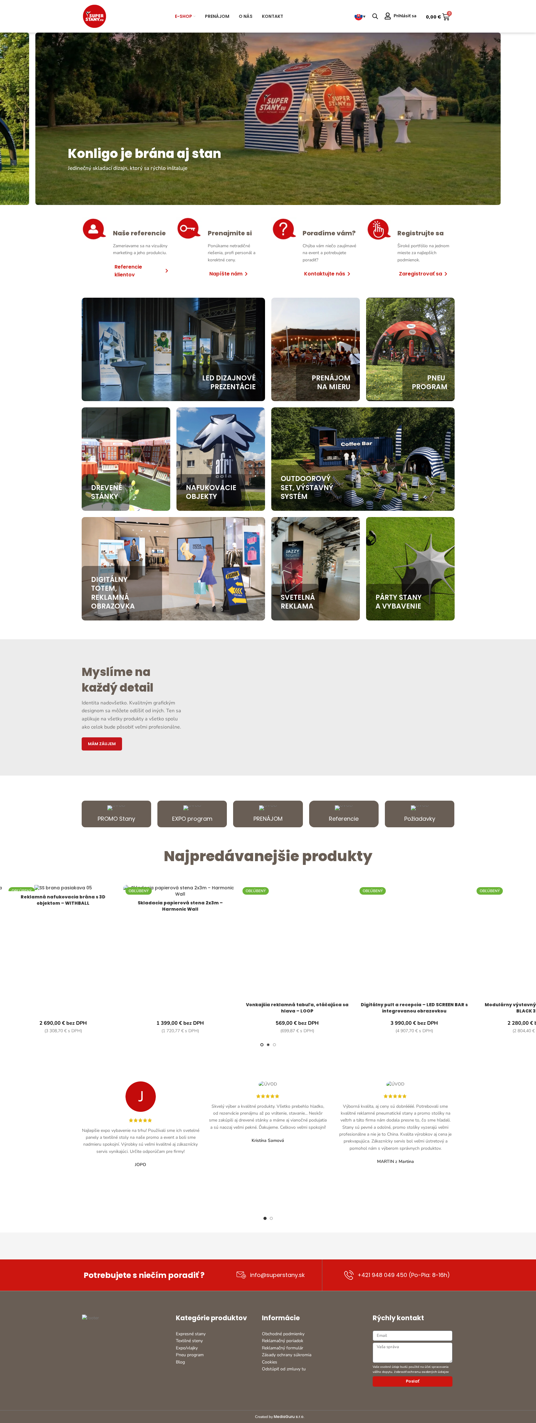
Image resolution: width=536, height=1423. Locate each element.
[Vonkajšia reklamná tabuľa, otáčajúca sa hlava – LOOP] (297, 942)
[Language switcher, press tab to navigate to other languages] (360, 16)
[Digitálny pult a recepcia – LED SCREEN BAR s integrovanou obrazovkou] (414, 942)
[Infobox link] (116, 814)
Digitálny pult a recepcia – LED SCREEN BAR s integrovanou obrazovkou (414, 1008)
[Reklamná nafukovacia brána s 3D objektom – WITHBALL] (63, 888)
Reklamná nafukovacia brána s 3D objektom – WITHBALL (63, 900)
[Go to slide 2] (268, 1044)
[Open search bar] (375, 16)
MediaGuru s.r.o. (289, 1416)
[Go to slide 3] (274, 1044)
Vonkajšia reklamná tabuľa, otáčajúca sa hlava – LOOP (297, 1008)
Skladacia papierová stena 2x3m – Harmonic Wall (180, 906)
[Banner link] (268, 119)
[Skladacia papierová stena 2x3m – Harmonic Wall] (180, 891)
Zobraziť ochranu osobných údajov (421, 1372)
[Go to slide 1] (261, 1044)
